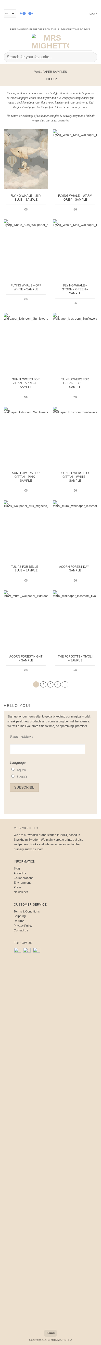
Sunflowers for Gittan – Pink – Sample (26, 476)
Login (93, 13)
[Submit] (91, 57)
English (21, 770)
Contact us (21, 930)
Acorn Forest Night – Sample (25, 658)
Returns (19, 921)
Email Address (21, 737)
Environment (22, 882)
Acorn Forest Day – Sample (75, 568)
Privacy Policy (23, 925)
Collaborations (23, 878)
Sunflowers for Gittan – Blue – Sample (75, 383)
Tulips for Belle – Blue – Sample (26, 568)
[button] (7, 42)
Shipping (20, 916)
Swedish (22, 776)
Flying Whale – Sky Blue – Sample (26, 197)
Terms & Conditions (27, 911)
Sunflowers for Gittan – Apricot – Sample (26, 383)
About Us (20, 873)
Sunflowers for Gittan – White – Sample (75, 476)
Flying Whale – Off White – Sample (26, 287)
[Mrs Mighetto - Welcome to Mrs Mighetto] (50, 42)
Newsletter (21, 892)
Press (17, 887)
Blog (17, 868)
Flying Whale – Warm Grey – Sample (75, 197)
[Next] (65, 684)
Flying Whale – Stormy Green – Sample (75, 289)
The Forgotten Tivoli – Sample (75, 658)
